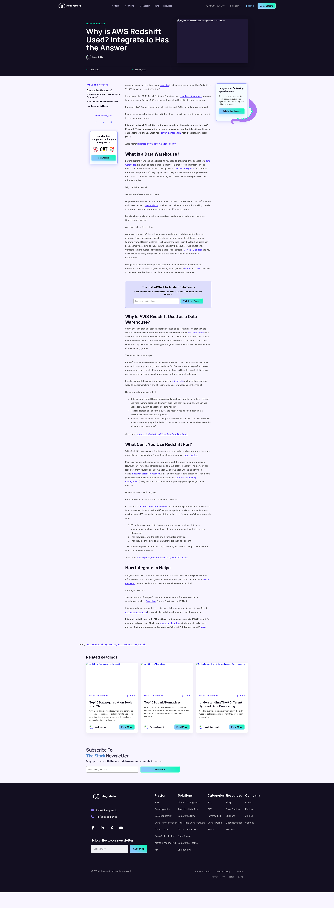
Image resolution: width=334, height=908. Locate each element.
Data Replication (163, 815)
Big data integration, (114, 644)
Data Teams (184, 836)
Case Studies (233, 809)
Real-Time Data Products (191, 822)
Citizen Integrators (188, 829)
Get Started (103, 158)
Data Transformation (166, 822)
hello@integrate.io (106, 810)
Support (230, 815)
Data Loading (162, 829)
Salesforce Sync (186, 815)
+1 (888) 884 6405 (217, 6)
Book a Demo (266, 6)
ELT (210, 809)
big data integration (95, 24)
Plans (156, 6)
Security (230, 829)
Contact (249, 822)
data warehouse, (130, 644)
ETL (210, 802)
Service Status (202, 871)
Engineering (184, 849)
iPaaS (211, 829)
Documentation (234, 822)
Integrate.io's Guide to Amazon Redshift (156, 143)
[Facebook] (93, 828)
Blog (228, 802)
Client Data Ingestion (189, 802)
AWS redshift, (98, 644)
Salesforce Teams (188, 842)
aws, (89, 644)
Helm (157, 802)
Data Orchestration (165, 836)
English (235, 6)
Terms (239, 871)
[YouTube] (121, 828)
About (248, 802)
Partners (250, 809)
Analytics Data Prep (188, 809)
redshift (142, 644)
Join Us (249, 815)
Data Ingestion (162, 809)
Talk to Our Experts (232, 111)
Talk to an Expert (191, 301)
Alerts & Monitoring (165, 842)
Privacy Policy (223, 871)
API (156, 849)
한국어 (240, 877)
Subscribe (138, 848)
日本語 (231, 877)
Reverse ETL (215, 815)
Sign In (251, 6)
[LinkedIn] (102, 828)
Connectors (145, 6)
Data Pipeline (215, 822)
